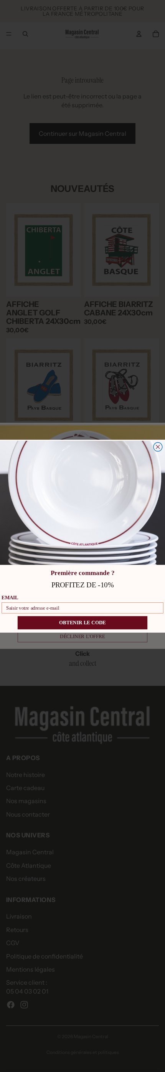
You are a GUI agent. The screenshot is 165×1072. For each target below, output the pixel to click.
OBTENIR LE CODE (82, 622)
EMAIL (10, 597)
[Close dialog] (157, 446)
